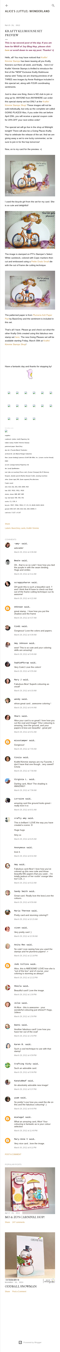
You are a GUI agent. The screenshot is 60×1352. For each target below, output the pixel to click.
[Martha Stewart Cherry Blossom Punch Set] (26, 406)
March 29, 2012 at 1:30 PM (25, 994)
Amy (16, 864)
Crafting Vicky (22, 1064)
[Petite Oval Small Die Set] (17, 406)
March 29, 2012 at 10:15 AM (26, 919)
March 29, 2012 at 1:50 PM (25, 1016)
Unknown (18, 607)
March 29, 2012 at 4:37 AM (25, 618)
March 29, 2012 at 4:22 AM (25, 598)
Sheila (18, 986)
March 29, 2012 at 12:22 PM (26, 978)
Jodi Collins (21, 964)
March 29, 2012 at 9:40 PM (25, 1109)
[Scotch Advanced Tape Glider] (42, 406)
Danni (17, 1025)
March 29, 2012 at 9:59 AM (25, 902)
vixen (17, 928)
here (7, 50)
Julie (17, 1003)
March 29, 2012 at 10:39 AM (26, 936)
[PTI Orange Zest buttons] (34, 406)
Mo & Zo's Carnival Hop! (24, 1217)
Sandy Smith (21, 891)
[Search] (53, 5)
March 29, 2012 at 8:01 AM (25, 810)
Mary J (18, 679)
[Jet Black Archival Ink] (9, 406)
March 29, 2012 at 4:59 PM (25, 1055)
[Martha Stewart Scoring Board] (26, 419)
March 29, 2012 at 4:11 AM (25, 574)
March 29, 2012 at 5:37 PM (25, 1089)
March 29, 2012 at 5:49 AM (25, 654)
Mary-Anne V (21, 1139)
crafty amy (20, 818)
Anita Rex (19, 944)
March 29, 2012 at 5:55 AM (25, 671)
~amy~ (17, 543)
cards (23, 528)
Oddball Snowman (21, 1286)
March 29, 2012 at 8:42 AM (25, 856)
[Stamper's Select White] (17, 393)
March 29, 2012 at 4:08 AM (25, 552)
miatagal (19, 1117)
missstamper (21, 740)
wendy (17, 699)
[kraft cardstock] (26, 393)
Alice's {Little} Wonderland (27, 11)
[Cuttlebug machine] (34, 419)
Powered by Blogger (32, 1342)
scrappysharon (22, 582)
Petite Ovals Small (40, 261)
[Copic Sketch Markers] (42, 393)
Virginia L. (21, 779)
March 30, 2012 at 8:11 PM (25, 1148)
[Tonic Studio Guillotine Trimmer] (17, 419)
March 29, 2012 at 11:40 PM (25, 1131)
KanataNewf (20, 1081)
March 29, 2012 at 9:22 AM (25, 883)
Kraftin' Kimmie (32, 528)
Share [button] (7, 524)
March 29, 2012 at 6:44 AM (25, 708)
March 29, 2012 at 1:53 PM (25, 1036)
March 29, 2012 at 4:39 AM (25, 635)
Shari (17, 716)
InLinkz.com (9, 428)
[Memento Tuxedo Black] (51, 393)
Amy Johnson (21, 643)
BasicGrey (16, 528)
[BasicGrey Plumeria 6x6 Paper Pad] (34, 393)
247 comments (18, 1222)
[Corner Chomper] (9, 419)
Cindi (17, 626)
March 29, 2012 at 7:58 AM (25, 771)
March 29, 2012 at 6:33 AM (25, 691)
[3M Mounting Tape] (51, 406)
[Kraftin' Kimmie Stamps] (9, 393)
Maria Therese (22, 911)
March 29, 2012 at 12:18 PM (26, 956)
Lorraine (19, 799)
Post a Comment (13, 1154)
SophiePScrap (21, 662)
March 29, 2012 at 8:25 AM (25, 839)
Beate (17, 560)
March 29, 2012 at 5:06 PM (25, 1072)
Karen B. (19, 1044)
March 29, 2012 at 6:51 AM (25, 732)
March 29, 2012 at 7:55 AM (25, 749)
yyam (16, 1098)
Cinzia (18, 757)
